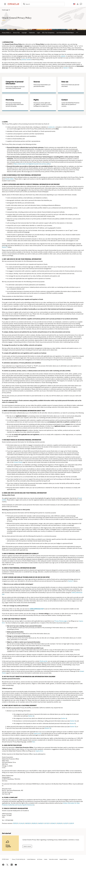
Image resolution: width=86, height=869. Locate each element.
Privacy (13, 859)
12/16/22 (21, 823)
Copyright (24, 32)
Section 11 (5, 247)
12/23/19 (65, 823)
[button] (5, 4)
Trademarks (32, 32)
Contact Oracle (18, 462)
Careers (45, 859)
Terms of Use (16, 32)
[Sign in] (78, 4)
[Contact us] (81, 4)
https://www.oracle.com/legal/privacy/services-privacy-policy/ (32, 164)
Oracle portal (43, 661)
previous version (26, 59)
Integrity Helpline (63, 859)
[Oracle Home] (13, 4)
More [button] (78, 32)
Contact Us (71, 859)
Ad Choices (39, 859)
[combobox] (43, 4)
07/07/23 (15, 823)
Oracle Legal (5, 10)
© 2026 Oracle (5, 859)
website (63, 56)
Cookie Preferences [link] (31, 859)
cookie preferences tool (36, 609)
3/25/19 (71, 823)
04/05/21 (41, 823)
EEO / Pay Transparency (48, 32)
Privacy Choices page (61, 621)
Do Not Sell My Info (20, 859)
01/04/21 (53, 823)
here (33, 742)
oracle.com (51, 127)
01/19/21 (47, 823)
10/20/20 (59, 823)
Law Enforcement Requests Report (65, 32)
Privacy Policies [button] (6, 32)
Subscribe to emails (53, 859)
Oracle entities (10, 179)
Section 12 (73, 726)
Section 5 (70, 581)
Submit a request (27, 846)
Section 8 (72, 723)
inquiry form (37, 733)
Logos (38, 32)
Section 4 (66, 68)
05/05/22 (34, 823)
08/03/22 (28, 823)
